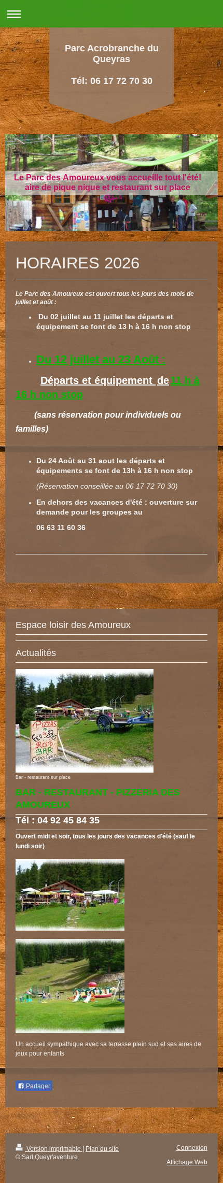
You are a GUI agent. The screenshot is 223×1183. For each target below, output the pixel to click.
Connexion (191, 1147)
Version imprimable (53, 1148)
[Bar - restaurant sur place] (85, 721)
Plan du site (102, 1148)
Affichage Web (186, 1162)
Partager (37, 1086)
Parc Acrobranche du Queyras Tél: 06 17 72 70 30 (112, 64)
